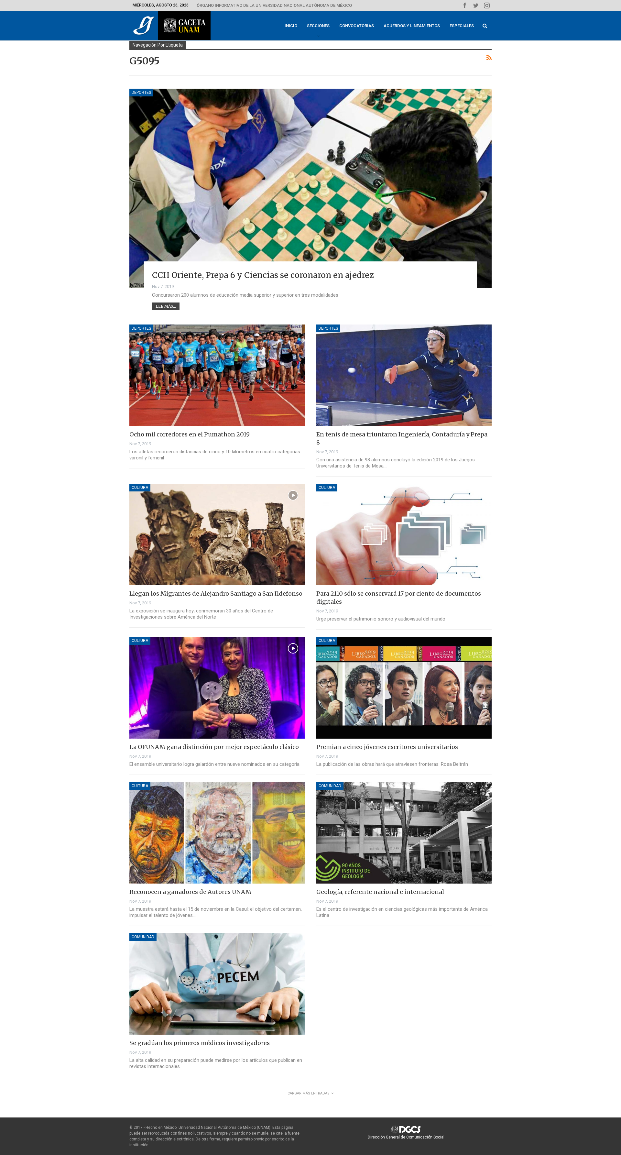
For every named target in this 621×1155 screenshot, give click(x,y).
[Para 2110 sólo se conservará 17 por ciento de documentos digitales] (404, 534)
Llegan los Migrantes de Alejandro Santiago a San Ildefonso (215, 593)
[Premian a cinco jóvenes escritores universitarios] (404, 687)
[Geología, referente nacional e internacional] (404, 833)
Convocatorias (356, 25)
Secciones (318, 25)
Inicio (291, 25)
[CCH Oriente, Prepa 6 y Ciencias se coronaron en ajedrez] (310, 188)
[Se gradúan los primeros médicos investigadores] (217, 984)
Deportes (141, 92)
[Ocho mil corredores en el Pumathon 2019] (217, 375)
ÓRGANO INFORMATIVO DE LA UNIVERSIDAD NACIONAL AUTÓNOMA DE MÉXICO (274, 5)
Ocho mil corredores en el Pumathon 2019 (189, 434)
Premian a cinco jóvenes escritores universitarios (387, 747)
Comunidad (330, 786)
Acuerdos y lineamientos (412, 25)
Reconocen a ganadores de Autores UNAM (190, 892)
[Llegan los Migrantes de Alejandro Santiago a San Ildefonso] (217, 534)
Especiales (462, 25)
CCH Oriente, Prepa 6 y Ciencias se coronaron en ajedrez (263, 275)
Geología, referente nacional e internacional (380, 892)
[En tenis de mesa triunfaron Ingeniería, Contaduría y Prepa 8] (404, 375)
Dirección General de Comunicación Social (406, 1137)
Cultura (140, 487)
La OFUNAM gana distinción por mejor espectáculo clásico (214, 747)
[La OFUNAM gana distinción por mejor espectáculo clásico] (217, 687)
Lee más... (166, 306)
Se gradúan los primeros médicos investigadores (199, 1043)
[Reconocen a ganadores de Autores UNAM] (217, 833)
